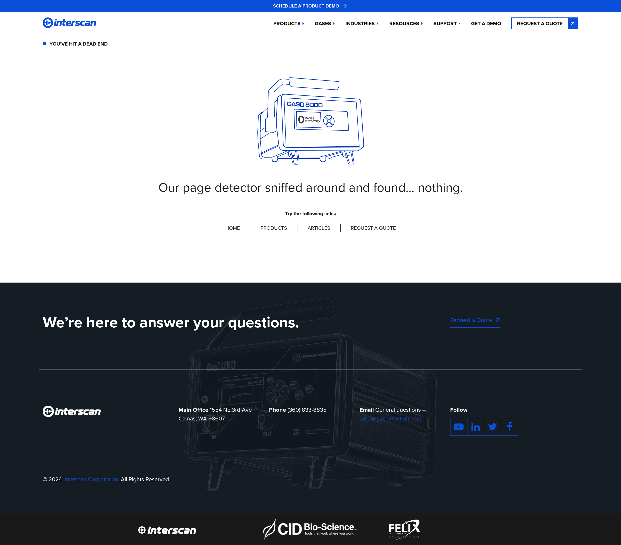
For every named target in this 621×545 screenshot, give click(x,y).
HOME (232, 228)
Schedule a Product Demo (306, 6)
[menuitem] (486, 23)
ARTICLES (319, 228)
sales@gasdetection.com (390, 418)
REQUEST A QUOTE (373, 228)
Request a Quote (540, 23)
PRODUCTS (274, 228)
